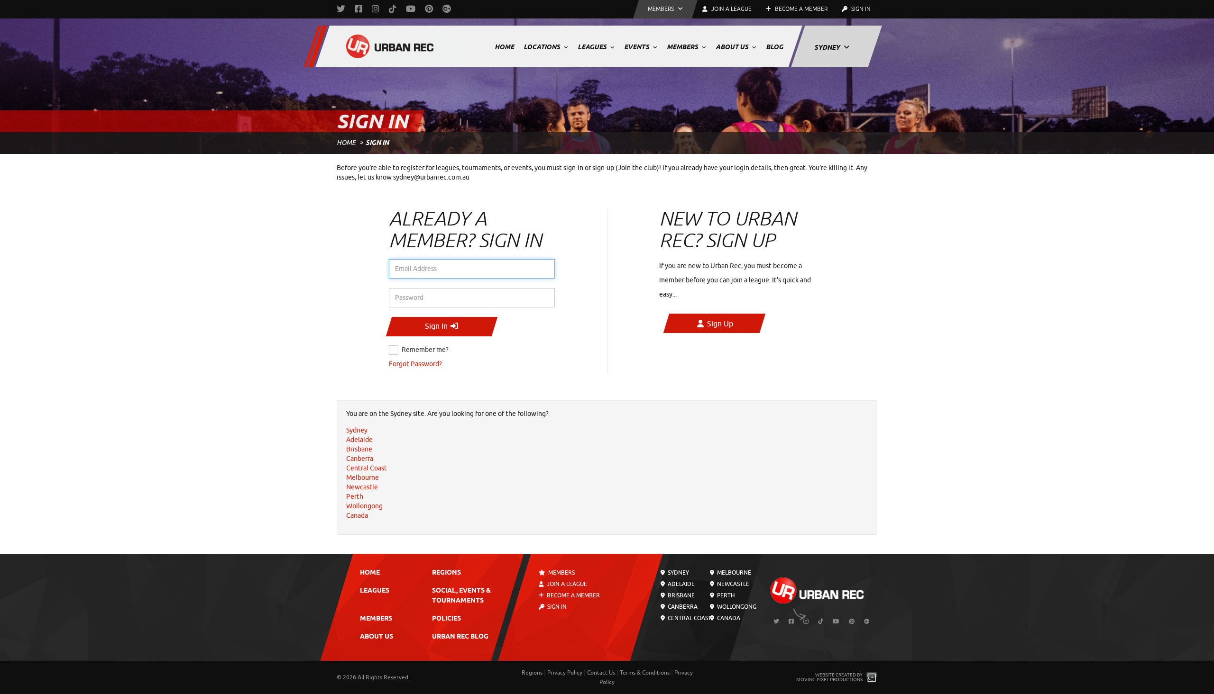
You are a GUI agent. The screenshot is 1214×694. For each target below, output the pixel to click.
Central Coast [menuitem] (366, 468)
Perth (724, 595)
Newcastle (732, 584)
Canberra (682, 607)
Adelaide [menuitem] (359, 440)
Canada (727, 618)
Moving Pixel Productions (829, 679)
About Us (733, 47)
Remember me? (425, 350)
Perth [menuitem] (354, 497)
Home (504, 47)
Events (637, 47)
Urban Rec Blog (460, 636)
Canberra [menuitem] (359, 459)
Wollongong (735, 607)
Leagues (593, 47)
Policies (446, 618)
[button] (665, 9)
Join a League (566, 584)
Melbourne (733, 573)
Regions (446, 572)
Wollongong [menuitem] (364, 506)
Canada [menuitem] (357, 516)
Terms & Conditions (645, 672)
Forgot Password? (415, 364)
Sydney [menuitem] (357, 430)
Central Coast (688, 618)
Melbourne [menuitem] (362, 478)
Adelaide (680, 584)
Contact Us (601, 672)
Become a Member (800, 9)
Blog (774, 47)
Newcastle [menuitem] (362, 487)
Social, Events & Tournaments (461, 595)
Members (683, 47)
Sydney (827, 47)
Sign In (860, 9)
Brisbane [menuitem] (359, 449)
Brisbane (680, 595)
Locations (542, 47)
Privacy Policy (564, 672)
